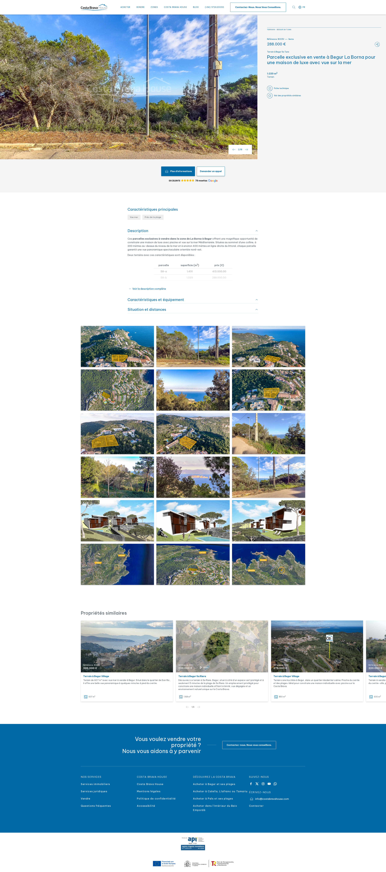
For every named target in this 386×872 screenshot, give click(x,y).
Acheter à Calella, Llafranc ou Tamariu (220, 791)
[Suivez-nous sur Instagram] (263, 784)
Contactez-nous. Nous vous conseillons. (258, 7)
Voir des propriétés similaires (287, 95)
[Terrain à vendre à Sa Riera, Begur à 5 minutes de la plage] (222, 646)
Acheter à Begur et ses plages (214, 784)
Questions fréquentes (96, 805)
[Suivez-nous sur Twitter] (257, 784)
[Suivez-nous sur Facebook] (251, 784)
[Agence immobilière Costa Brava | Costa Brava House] (94, 7)
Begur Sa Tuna (284, 30)
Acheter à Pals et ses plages (213, 798)
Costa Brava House (175, 7)
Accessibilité (146, 805)
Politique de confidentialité (156, 798)
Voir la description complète (149, 288)
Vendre (140, 7)
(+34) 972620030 (214, 7)
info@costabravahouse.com (272, 798)
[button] (193, 180)
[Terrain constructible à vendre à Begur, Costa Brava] (317, 646)
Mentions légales (149, 791)
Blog (196, 7)
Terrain (271, 30)
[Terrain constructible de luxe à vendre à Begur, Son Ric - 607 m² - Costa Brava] (127, 646)
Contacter (256, 805)
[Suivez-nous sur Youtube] (269, 784)
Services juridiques (94, 791)
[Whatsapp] (275, 784)
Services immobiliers (95, 784)
